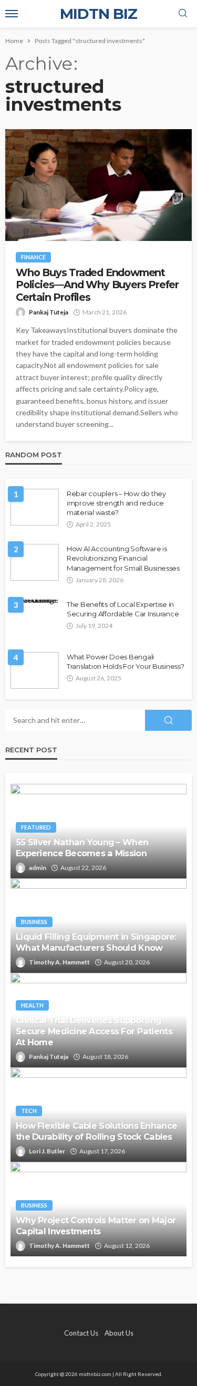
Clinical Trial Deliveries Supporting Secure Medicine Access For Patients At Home (94, 1031)
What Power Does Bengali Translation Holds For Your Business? (125, 661)
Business (34, 921)
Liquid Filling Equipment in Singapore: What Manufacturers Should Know (96, 942)
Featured (36, 827)
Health (32, 1005)
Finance (33, 257)
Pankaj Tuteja (48, 312)
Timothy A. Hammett (59, 962)
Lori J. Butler (47, 1151)
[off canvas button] (11, 13)
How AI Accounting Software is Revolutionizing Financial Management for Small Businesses (123, 558)
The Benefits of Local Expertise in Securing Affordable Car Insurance (123, 609)
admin (37, 868)
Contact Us (81, 1333)
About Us (119, 1333)
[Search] (183, 13)
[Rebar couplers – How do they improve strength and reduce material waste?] (35, 507)
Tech (29, 1110)
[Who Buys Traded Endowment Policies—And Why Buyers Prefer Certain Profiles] (98, 185)
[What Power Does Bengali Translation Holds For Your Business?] (35, 670)
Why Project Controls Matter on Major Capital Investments (95, 1225)
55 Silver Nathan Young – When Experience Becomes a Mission (82, 847)
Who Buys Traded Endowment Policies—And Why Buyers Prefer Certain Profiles (97, 285)
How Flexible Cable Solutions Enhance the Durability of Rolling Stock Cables (96, 1131)
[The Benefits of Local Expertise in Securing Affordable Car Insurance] (35, 604)
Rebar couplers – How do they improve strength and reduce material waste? (116, 503)
